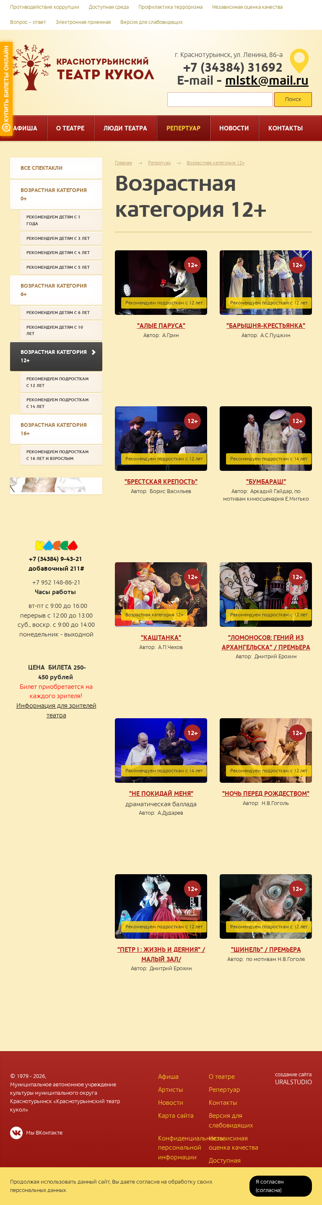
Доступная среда (109, 7)
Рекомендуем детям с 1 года (53, 220)
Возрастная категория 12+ (215, 162)
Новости (170, 1102)
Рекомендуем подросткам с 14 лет (57, 403)
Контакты (223, 1102)
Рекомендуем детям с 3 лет (58, 238)
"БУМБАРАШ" (266, 481)
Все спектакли (41, 168)
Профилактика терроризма (170, 7)
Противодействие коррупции (44, 7)
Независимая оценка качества (247, 7)
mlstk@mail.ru (267, 81)
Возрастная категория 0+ (54, 194)
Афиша (168, 1076)
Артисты (170, 1089)
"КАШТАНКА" (161, 637)
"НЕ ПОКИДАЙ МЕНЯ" (161, 793)
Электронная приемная (83, 22)
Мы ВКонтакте (43, 1133)
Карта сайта (176, 1115)
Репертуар (159, 162)
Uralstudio (293, 1078)
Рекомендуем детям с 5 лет (58, 267)
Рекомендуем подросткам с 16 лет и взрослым (57, 455)
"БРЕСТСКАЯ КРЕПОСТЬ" (161, 481)
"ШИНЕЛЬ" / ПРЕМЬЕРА (266, 949)
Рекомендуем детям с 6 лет (58, 312)
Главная (123, 162)
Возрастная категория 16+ (54, 429)
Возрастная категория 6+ (54, 290)
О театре (222, 1076)
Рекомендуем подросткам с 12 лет (57, 382)
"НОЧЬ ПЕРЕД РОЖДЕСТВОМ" (265, 793)
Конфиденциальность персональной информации (190, 1148)
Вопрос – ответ (28, 22)
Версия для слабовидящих (151, 22)
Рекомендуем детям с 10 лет (54, 330)
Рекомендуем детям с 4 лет (58, 252)
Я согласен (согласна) (269, 1186)
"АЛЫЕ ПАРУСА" (161, 325)
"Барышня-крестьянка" (265, 325)
